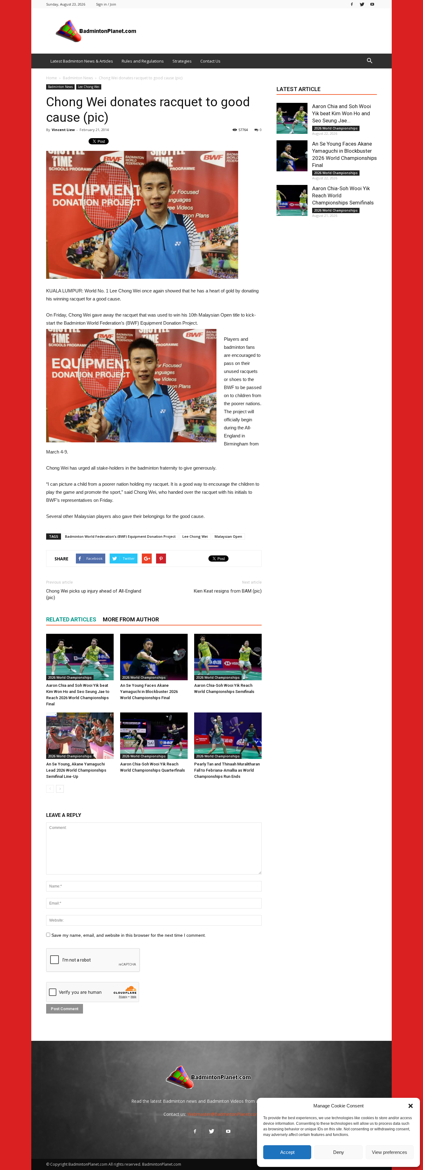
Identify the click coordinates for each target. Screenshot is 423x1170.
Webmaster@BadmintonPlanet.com (223, 1114)
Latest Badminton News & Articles (81, 61)
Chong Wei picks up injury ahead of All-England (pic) (93, 594)
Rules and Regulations (143, 61)
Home (51, 78)
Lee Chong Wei (88, 87)
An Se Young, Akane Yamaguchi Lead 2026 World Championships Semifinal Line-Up (76, 770)
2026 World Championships (70, 677)
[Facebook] (351, 4)
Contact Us (210, 61)
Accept (287, 1152)
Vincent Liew (63, 129)
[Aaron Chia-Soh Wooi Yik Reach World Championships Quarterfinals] (154, 735)
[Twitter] (362, 4)
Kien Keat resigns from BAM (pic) (228, 591)
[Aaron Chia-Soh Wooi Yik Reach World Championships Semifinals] (228, 657)
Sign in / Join (106, 4)
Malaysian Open (228, 536)
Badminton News (60, 87)
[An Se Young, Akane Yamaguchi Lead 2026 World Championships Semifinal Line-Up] (80, 735)
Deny (338, 1152)
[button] (411, 1106)
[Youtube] (372, 4)
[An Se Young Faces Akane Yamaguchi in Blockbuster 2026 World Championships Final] (154, 657)
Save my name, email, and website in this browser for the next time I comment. (128, 935)
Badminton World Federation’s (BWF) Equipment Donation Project (120, 536)
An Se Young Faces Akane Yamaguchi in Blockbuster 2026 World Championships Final (149, 691)
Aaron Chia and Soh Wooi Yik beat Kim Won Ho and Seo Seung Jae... (341, 113)
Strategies (182, 61)
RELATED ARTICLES (71, 619)
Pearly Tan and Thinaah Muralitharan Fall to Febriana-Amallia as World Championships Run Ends (227, 770)
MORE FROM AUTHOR (131, 619)
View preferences (389, 1152)
